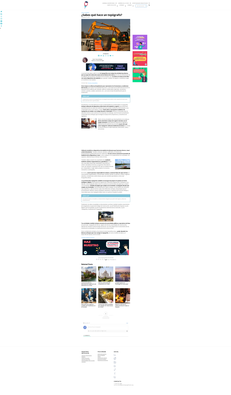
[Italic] (90, 331)
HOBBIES (130, 5)
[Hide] (0, 28)
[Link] (102, 331)
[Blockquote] (99, 331)
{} (103, 330)
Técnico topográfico (93, 83)
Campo (83, 358)
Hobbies (83, 356)
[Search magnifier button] (146, 6)
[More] (113, 56)
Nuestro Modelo (101, 355)
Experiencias (101, 357)
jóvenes (105, 357)
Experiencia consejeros (103, 360)
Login (127, 323)
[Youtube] (110, 56)
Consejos (84, 361)
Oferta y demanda (85, 12)
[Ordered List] (95, 331)
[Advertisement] (105, 139)
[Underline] (92, 331)
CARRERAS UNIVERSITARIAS (108, 3)
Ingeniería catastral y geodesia (87, 237)
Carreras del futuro (86, 359)
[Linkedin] (103, 56)
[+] (105, 330)
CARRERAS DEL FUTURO (123, 3)
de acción (87, 358)
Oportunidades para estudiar (88, 360)
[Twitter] (101, 56)
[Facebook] (99, 56)
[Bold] (89, 331)
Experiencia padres (102, 359)
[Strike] (94, 331)
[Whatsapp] (106, 56)
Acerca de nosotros (102, 354)
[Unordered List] (97, 331)
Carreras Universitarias (87, 355)
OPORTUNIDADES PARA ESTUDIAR (140, 3)
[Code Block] (100, 331)
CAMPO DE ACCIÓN (111, 5)
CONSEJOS (121, 5)
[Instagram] (108, 56)
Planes (99, 356)
